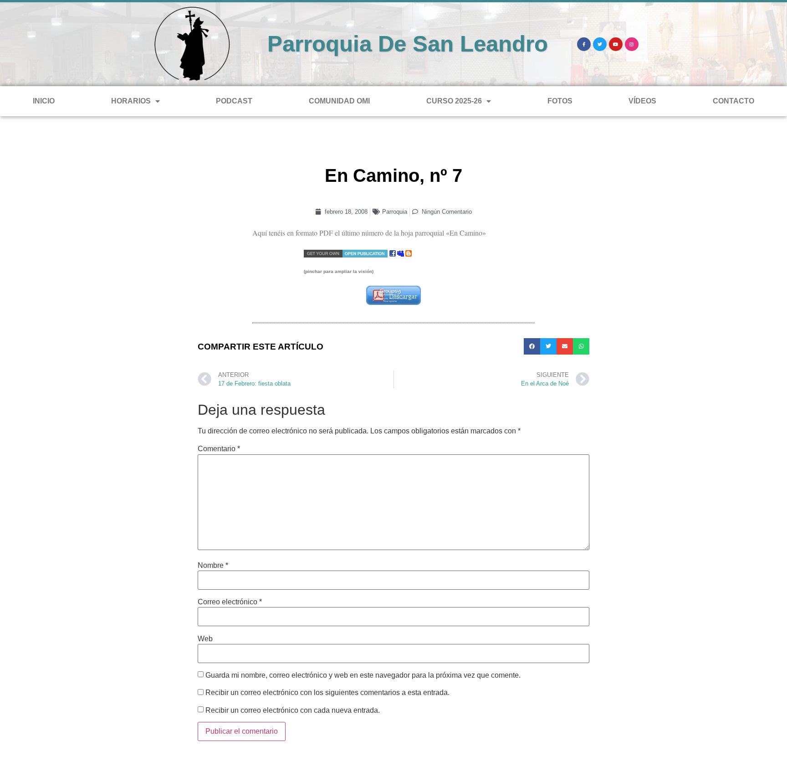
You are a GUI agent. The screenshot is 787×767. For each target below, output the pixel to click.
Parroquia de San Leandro (407, 43)
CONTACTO (733, 101)
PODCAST (234, 101)
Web (205, 639)
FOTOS (559, 101)
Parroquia (394, 211)
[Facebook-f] (584, 44)
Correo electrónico (230, 602)
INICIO (44, 101)
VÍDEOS (642, 101)
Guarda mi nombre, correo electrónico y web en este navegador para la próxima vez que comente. (363, 675)
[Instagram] (632, 44)
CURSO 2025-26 (454, 101)
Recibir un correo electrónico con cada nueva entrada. (292, 710)
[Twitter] (600, 44)
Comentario (219, 449)
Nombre (213, 565)
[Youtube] (616, 44)
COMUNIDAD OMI (339, 101)
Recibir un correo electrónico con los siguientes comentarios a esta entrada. (327, 692)
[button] (532, 346)
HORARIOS (131, 101)
